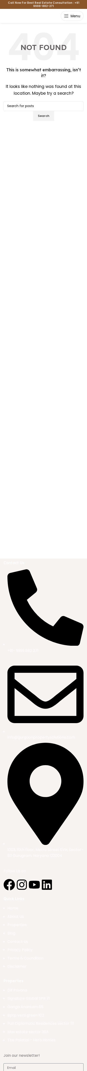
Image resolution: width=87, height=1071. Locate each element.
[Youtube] (34, 885)
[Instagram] (22, 885)
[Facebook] (9, 885)
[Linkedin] (47, 885)
